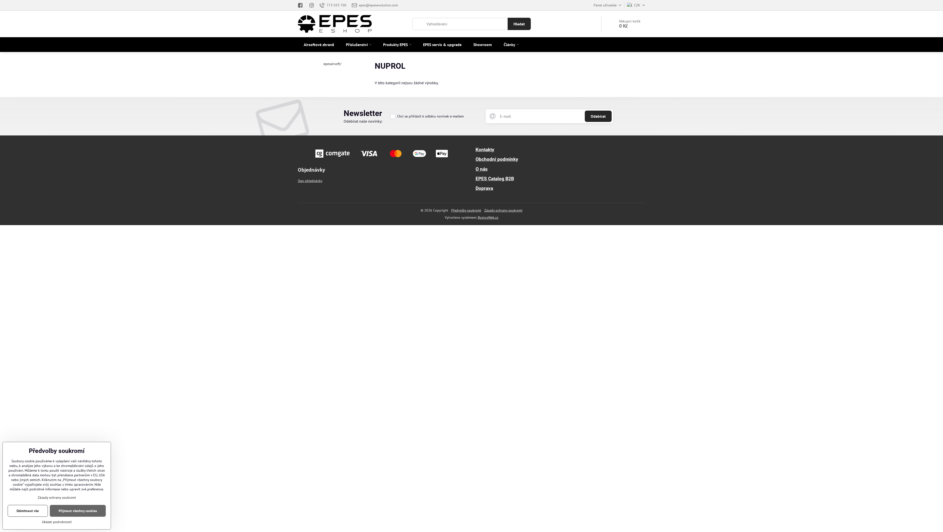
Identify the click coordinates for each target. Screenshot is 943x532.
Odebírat (598, 116)
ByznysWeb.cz (488, 217)
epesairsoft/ (332, 64)
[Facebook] (302, 5)
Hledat (519, 23)
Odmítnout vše (28, 511)
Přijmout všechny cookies (78, 511)
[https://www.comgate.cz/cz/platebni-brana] (383, 159)
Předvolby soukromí (466, 210)
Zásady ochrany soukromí (503, 210)
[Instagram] (311, 5)
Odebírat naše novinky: (363, 121)
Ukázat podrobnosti (57, 522)
